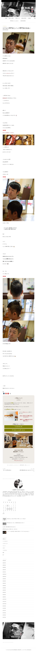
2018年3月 (4, 592)
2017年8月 (4, 608)
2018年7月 (4, 583)
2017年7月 (4, 610)
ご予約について (17, 18)
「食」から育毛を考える (7, 470)
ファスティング (5, 543)
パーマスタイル (5, 541)
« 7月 (3, 513)
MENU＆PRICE (23, 18)
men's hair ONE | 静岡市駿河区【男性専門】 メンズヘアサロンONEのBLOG (19, 649)
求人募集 (29, 18)
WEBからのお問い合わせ (19, 430)
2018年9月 (4, 578)
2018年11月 (4, 576)
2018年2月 (4, 594)
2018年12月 (4, 574)
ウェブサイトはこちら (19, 460)
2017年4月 (4, 617)
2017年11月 (4, 601)
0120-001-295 (19, 426)
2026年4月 (4, 569)
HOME (6, 18)
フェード (4, 545)
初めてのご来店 (11, 18)
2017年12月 (4, 599)
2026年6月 (4, 565)
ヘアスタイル (4, 26)
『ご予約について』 (24, 412)
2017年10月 (4, 603)
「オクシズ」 (8, 73)
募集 (3, 552)
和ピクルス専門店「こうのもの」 (8, 132)
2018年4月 (4, 590)
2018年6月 (4, 585)
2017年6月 (4, 612)
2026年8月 (4, 560)
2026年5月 (4, 567)
